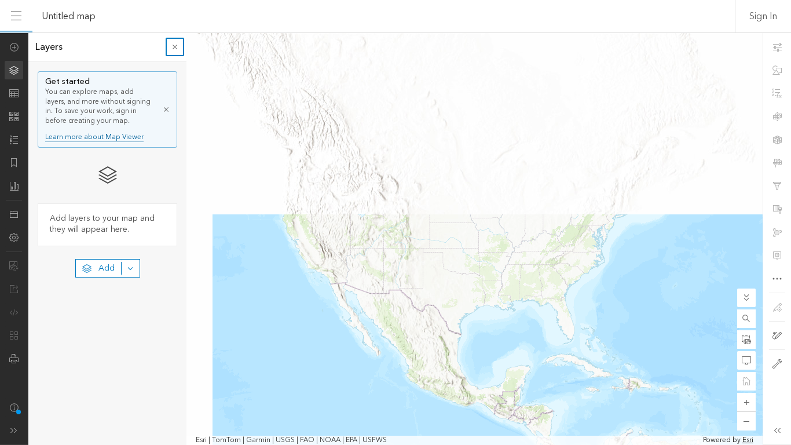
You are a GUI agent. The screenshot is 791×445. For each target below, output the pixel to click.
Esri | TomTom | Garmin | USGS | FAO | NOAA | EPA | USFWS (291, 440)
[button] (746, 318)
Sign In (763, 16)
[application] (395, 238)
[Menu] (16, 16)
